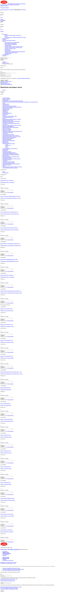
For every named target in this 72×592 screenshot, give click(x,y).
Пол (6, 146)
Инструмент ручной (6, 128)
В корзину (2, 191)
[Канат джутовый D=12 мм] (5, 452)
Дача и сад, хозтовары (7, 129)
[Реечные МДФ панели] (5, 83)
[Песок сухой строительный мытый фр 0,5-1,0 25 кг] (10, 198)
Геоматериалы (5, 112)
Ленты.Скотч (5, 133)
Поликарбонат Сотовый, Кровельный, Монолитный (13, 100)
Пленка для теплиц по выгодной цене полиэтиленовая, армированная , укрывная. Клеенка (20, 101)
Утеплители (5, 124)
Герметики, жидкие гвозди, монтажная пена (11, 121)
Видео (6, 36)
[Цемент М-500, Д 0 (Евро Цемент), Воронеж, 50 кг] (10, 245)
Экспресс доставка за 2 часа (10, 48)
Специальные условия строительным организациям (15, 51)
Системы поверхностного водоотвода (10, 148)
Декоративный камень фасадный (9, 152)
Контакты (4, 55)
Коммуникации (8, 145)
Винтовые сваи (6, 99)
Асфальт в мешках (6, 97)
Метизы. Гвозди (6, 155)
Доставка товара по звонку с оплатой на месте (14, 46)
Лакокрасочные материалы (8, 120)
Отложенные (23, 9)
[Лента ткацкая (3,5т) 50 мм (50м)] (7, 515)
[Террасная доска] (4, 82)
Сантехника (5, 160)
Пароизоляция (5, 114)
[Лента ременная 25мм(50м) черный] (7, 500)
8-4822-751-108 (3, 4)
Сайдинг (4, 115)
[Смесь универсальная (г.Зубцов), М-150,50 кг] (9, 229)
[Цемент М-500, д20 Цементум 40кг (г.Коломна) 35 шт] (11, 292)
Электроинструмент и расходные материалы (11, 163)
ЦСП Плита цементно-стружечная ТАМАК (11, 123)
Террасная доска (6, 103)
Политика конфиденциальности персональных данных (13, 569)
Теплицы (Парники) (6, 98)
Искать (2, 59)
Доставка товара (8, 45)
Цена (4, 171)
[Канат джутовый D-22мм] (5, 405)
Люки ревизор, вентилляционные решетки (11, 154)
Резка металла (7, 49)
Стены (7, 144)
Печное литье (5, 141)
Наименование (5, 172)
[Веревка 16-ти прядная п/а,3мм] (6, 310)
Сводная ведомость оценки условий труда (13, 35)
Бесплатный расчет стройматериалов (12, 42)
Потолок (7, 147)
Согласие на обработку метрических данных (11, 568)
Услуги (4, 41)
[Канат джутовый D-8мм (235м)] (6, 421)
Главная (4, 61)
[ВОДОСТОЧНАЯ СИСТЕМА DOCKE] (6, 84)
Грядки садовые (6, 104)
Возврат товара (8, 50)
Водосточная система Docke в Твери (10, 116)
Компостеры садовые (7, 130)
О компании (5, 34)
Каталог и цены (6, 38)
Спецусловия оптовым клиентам (9, 40)
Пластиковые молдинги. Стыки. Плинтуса (11, 135)
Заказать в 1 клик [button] (3, 192)
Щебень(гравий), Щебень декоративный (10, 127)
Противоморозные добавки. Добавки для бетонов (12, 166)
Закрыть (2, 80)
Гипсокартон (5, 150)
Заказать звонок (17, 9)
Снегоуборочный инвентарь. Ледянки (10, 167)
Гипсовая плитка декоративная (9, 140)
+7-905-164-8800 (9, 4)
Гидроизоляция (6, 149)
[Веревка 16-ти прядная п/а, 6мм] (7, 342)
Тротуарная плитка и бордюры (9, 162)
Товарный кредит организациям (11, 52)
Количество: (2, 72)
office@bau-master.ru (4, 9)
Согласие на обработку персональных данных (11, 570)
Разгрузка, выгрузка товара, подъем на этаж (13, 47)
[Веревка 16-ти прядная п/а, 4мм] (7, 326)
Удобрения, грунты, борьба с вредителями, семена (12, 131)
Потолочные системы (7, 159)
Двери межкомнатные (7, 139)
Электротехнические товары (8, 134)
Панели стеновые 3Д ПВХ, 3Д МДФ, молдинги (12, 125)
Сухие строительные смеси (8, 117)
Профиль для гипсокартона (8, 138)
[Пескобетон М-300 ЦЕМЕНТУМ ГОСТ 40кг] (9, 261)
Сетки (4, 102)
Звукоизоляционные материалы (9, 143)
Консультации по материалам (10, 43)
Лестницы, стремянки (7, 151)
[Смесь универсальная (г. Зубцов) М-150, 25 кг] (9, 213)
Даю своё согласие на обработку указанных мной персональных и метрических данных (19, 577)
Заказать (6, 80)
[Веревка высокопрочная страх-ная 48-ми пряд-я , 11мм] (11, 373)
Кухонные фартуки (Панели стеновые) (10, 153)
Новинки (4, 39)
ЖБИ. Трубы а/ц (6, 142)
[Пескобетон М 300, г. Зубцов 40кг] (7, 182)
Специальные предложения (8, 560)
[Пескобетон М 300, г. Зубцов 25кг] (7, 277)
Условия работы (6, 54)
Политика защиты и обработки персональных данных (15, 37)
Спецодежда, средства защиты (8, 161)
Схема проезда (11, 9)
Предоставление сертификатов (11, 44)
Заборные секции (6, 109)
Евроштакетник (6, 110)
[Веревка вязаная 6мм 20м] (5, 389)
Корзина (2, 19)
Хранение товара (8, 53)
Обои (4, 165)
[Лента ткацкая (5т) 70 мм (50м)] (6, 531)
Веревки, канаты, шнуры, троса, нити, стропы (11, 136)
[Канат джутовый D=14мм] (5, 468)
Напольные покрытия (7, 164)
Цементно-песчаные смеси (8, 132)
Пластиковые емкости (7, 157)
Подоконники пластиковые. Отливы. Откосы (11, 158)
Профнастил (5, 111)
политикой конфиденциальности (23, 78)
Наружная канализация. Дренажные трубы (11, 156)
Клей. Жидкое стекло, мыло (8, 122)
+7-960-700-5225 (16, 4)
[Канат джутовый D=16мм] (5, 484)
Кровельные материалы (7, 113)
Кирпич (4, 118)
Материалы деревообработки (8, 126)
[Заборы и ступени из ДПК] (5, 81)
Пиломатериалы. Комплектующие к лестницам (12, 119)
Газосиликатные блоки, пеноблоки (9, 137)
